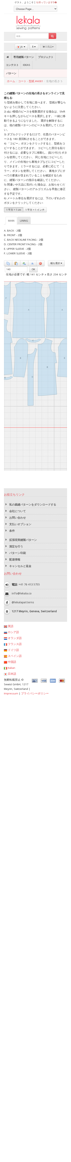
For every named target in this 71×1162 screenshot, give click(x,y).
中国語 (11, 662)
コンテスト (12, 65)
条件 (11, 530)
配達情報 (14, 559)
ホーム (11, 81)
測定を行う (15, 546)
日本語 (11, 674)
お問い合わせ (17, 517)
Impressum (11, 693)
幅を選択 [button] (55, 263)
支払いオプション (19, 524)
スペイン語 (14, 656)
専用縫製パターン (23, 57)
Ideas (26, 65)
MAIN (11, 220)
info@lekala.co (22, 593)
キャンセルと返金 (19, 566)
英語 (10, 626)
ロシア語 (13, 632)
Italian (11, 668)
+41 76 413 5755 (29, 584)
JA (21, 46)
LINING (24, 220)
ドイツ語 (13, 650)
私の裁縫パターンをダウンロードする (32, 504)
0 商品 (48, 46)
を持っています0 (45, 2)
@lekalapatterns (23, 602)
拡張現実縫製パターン (22, 540)
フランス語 (14, 644)
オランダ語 (14, 638)
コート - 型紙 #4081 (30, 81)
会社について (17, 511)
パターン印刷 (17, 553)
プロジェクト (45, 57)
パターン (11, 73)
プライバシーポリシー (35, 693)
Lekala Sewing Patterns (35, 23)
